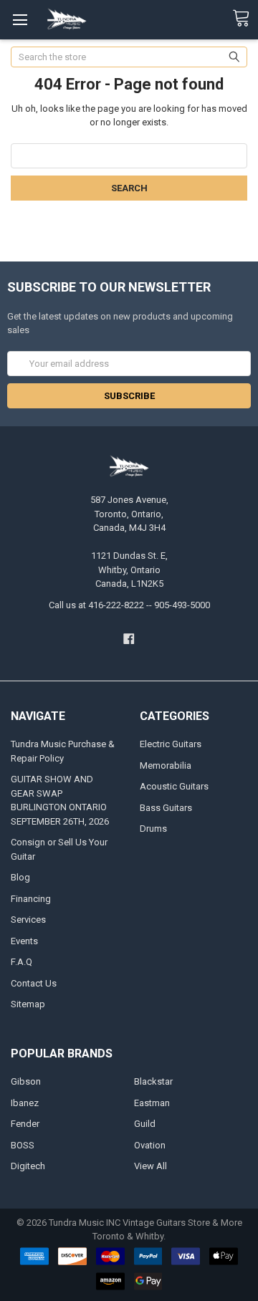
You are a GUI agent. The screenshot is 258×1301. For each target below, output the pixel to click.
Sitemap (28, 1004)
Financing (31, 898)
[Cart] (245, 18)
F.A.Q (21, 961)
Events (24, 941)
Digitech (28, 1166)
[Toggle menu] (19, 19)
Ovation (150, 1145)
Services (28, 919)
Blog (20, 877)
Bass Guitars (166, 807)
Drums (153, 828)
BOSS (22, 1145)
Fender (25, 1123)
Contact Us (34, 983)
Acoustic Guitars (174, 786)
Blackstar (153, 1081)
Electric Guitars (170, 744)
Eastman (152, 1103)
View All (150, 1166)
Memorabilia (165, 765)
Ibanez (25, 1103)
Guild (145, 1123)
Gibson (26, 1081)
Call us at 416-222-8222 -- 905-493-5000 (129, 605)
